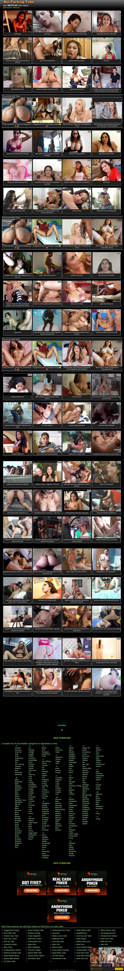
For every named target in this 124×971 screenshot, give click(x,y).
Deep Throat (32, 823)
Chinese (31, 764)
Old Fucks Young (75, 786)
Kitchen (58, 770)
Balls (17, 784)
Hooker (44, 845)
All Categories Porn (108, 933)
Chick (30, 762)
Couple (30, 791)
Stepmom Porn (58, 939)
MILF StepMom (34, 947)
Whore (98, 800)
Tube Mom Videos (83, 956)
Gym (43, 828)
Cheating (31, 758)
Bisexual (18, 810)
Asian (17, 760)
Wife (97, 802)
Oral (70, 788)
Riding (71, 847)
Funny (44, 798)
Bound (17, 829)
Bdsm (17, 794)
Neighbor (72, 756)
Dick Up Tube (9, 942)
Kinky (57, 768)
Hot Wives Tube (34, 958)
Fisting (44, 784)
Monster (58, 830)
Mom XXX (56, 944)
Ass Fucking (19, 764)
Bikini (17, 808)
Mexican (58, 818)
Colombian (32, 785)
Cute (30, 811)
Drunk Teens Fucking (60, 950)
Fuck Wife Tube (10, 933)
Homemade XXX (34, 942)
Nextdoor (72, 758)
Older (71, 784)
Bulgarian (18, 843)
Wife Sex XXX (106, 942)
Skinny (84, 777)
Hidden (44, 841)
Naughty (72, 754)
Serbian (85, 760)
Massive (58, 807)
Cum (30, 803)
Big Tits (17, 804)
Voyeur (98, 789)
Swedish (85, 817)
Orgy (70, 792)
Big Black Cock (20, 800)
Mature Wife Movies (11, 958)
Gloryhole (45, 811)
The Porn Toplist (34, 950)
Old (70, 780)
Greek (44, 824)
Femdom (45, 771)
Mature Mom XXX (83, 942)
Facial (44, 763)
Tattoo (98, 748)
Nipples (71, 760)
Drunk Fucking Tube (36, 930)
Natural (71, 752)
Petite (71, 811)
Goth (43, 815)
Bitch (17, 812)
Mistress (58, 826)
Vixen (98, 787)
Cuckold (31, 801)
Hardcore (45, 839)
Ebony (44, 748)
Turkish (98, 766)
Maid (57, 801)
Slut (83, 781)
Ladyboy (58, 780)
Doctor (30, 831)
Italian (57, 752)
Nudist (71, 766)
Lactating (58, 778)
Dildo (30, 827)
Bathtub (17, 790)
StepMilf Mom (81, 933)
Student (85, 811)
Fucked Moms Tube (84, 950)
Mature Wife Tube (35, 953)
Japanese (58, 757)
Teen (97, 752)
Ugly (97, 771)
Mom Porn (80, 944)
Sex (83, 762)
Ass (16, 762)
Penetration (73, 805)
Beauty (17, 798)
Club (30, 777)
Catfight (31, 752)
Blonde (17, 816)
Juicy (57, 763)
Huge (44, 853)
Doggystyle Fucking (11, 930)
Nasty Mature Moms (11, 956)
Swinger (85, 822)
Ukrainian (99, 773)
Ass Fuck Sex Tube (83, 936)
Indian (57, 748)
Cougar (31, 789)
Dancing (31, 819)
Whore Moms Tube (108, 930)
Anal (16, 754)
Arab (16, 756)
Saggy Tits (86, 748)
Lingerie (58, 792)
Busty (17, 845)
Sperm (84, 791)
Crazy (30, 795)
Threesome (100, 756)
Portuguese (73, 826)
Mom (57, 828)
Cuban (30, 799)
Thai (97, 754)
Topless (98, 760)
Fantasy (45, 765)
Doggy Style (32, 833)
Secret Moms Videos (36, 956)
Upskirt (98, 780)
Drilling (30, 837)
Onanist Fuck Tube (11, 936)
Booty (17, 825)
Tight (97, 758)
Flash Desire (81, 939)
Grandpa (45, 820)
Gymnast (45, 830)
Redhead (72, 843)
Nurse (71, 770)
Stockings (85, 803)
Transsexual (100, 764)
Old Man (72, 782)
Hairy (44, 835)
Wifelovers (73, 970)
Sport (84, 793)
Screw (84, 754)
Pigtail (71, 815)
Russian (72, 855)
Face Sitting (46, 761)
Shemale (85, 772)
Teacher (98, 750)
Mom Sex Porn (82, 958)
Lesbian (58, 788)
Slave (84, 779)
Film (43, 778)
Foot (43, 788)
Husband (45, 858)
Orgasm (72, 790)
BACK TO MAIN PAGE (62, 738)
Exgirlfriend (46, 754)
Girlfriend (45, 809)
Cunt (30, 807)
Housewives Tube (59, 958)
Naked (71, 748)
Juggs (57, 761)
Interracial (59, 750)
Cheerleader (32, 760)
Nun (70, 768)
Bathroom (18, 788)
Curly (30, 809)
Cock (30, 779)
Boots (17, 823)
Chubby (31, 766)
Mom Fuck (32, 944)
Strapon (85, 805)
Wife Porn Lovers (34, 939)
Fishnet (44, 782)
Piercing (72, 813)
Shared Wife (86, 768)
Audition (18, 768)
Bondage (18, 821)
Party (71, 803)
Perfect (71, 807)
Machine (58, 799)
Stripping (85, 807)
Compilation (32, 787)
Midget (57, 820)
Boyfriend (18, 831)
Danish (30, 821)
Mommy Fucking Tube (12, 953)
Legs (57, 786)
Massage (58, 805)
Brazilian (18, 833)
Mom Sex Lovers (10, 939)
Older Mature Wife (83, 930)
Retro (71, 845)
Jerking (58, 759)
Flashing (45, 786)
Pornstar (72, 824)
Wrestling (99, 808)
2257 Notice (66, 970)
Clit (29, 772)
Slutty (84, 783)
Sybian (84, 824)
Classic (31, 768)
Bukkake (18, 841)
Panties (71, 799)
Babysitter (18, 782)
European (45, 752)
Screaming (86, 752)
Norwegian (72, 762)
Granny (44, 822)
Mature (57, 811)
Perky (71, 809)
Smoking (85, 785)
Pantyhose (72, 801)
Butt (16, 847)
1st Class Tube (9, 961)
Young (98, 819)
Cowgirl (31, 793)
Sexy (84, 766)
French (44, 794)
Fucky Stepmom (34, 936)
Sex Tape (85, 764)
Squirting (85, 799)
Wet (97, 796)
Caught (31, 754)
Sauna (84, 750)
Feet (43, 769)
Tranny (98, 762)
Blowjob (18, 819)
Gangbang (45, 803)
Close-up (31, 774)
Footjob (44, 790)
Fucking (45, 796)
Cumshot (31, 805)
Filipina (44, 776)
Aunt (16, 770)
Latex (57, 782)
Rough (71, 853)
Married (58, 803)
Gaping (44, 805)
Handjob (45, 837)
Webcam (99, 794)
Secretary (85, 756)
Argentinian (19, 758)
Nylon (71, 772)
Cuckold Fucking (10, 944)
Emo (43, 750)
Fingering (45, 780)
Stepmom (85, 801)
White (98, 798)
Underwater (100, 776)
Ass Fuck (55, 933)
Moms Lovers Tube (59, 936)
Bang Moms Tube (59, 953)
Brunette (18, 839)
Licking (57, 790)
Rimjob (71, 849)
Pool (70, 822)
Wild (97, 804)
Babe (17, 780)
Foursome (45, 792)
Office (71, 778)
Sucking (85, 813)
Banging (18, 786)
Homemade (46, 843)
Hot (43, 849)
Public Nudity (73, 834)
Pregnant (72, 830)
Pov (70, 828)
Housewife (45, 851)
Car (29, 748)
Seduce (85, 758)
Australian (18, 772)
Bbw (16, 792)
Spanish (85, 787)
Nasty (71, 750)
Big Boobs (18, 802)
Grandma (45, 818)
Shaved (85, 770)
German (45, 807)
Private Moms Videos (109, 936)
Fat (43, 767)
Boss (17, 827)
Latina (57, 784)
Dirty (30, 829)
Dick (30, 825)
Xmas (98, 814)
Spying (84, 797)
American (18, 752)
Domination (32, 835)
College (31, 783)
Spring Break (87, 795)
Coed (30, 781)
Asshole (18, 766)
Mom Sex (104, 944)
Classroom (32, 770)
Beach (17, 796)
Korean (57, 773)
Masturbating (60, 809)
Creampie (31, 797)
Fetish (44, 773)
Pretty (71, 832)
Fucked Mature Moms (12, 950)
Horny (44, 847)
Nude (71, 764)
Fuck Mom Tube (82, 953)
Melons (58, 816)
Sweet (84, 819)
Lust (56, 794)
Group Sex (46, 826)
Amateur (18, 748)
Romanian (72, 851)
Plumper (72, 818)
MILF (57, 822)
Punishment (73, 836)
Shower (85, 774)
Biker (17, 806)
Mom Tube (8, 947)
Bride (17, 835)
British (17, 837)
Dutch (30, 839)
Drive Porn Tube (107, 939)
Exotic (44, 756)
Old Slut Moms (58, 956)
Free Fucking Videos (84, 947)
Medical (58, 814)
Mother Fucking (34, 933)
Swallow (85, 815)
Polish (71, 820)
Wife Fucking (57, 947)
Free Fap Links (58, 942)
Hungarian (45, 855)
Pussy (71, 838)
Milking (57, 824)
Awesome (18, 774)
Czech (30, 813)
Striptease (86, 809)
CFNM (30, 756)
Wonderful (99, 806)
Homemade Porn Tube (61, 930)
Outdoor (72, 794)
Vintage (98, 785)
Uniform (98, 778)
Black (17, 814)
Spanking (85, 789)
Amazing (18, 750)
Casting (31, 750)
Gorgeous (45, 813)
